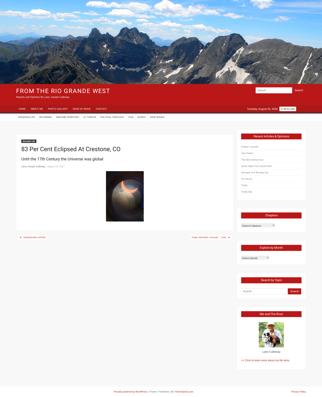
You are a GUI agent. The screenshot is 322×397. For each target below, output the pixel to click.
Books (142, 117)
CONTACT (101, 108)
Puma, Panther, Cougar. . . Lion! (209, 237)
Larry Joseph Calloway (33, 166)
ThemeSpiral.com (183, 391)
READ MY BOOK (82, 108)
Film (130, 117)
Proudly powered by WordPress (130, 391)
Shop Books (157, 117)
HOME (22, 108)
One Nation (247, 153)
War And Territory (67, 117)
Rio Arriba (45, 117)
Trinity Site (246, 191)
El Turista (90, 117)
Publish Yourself (249, 146)
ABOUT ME (37, 108)
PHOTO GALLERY (58, 108)
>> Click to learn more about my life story (265, 360)
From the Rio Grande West (63, 91)
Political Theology (112, 117)
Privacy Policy (298, 391)
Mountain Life (26, 117)
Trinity (244, 185)
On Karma (246, 179)
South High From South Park (256, 166)
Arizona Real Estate (34, 237)
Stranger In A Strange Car (255, 172)
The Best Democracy (252, 159)
